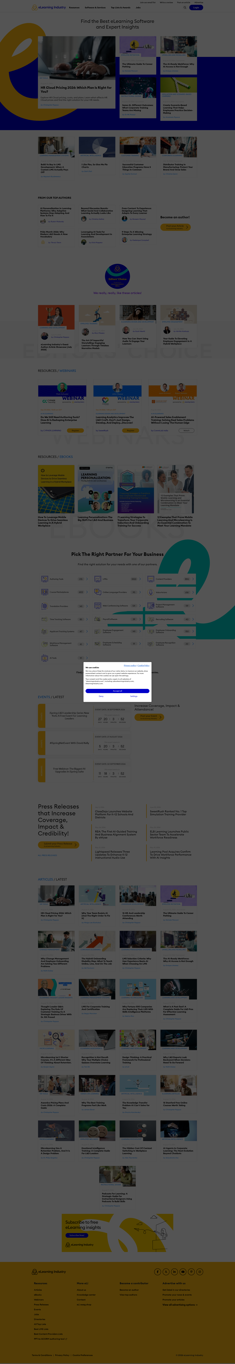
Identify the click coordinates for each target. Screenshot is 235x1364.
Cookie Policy (143, 665)
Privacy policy (130, 665)
